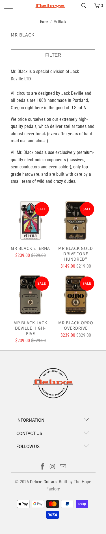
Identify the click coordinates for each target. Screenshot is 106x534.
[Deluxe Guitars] (53, 5)
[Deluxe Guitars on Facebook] (42, 467)
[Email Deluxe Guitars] (63, 467)
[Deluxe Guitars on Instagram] (53, 467)
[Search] (86, 5)
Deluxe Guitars (43, 481)
